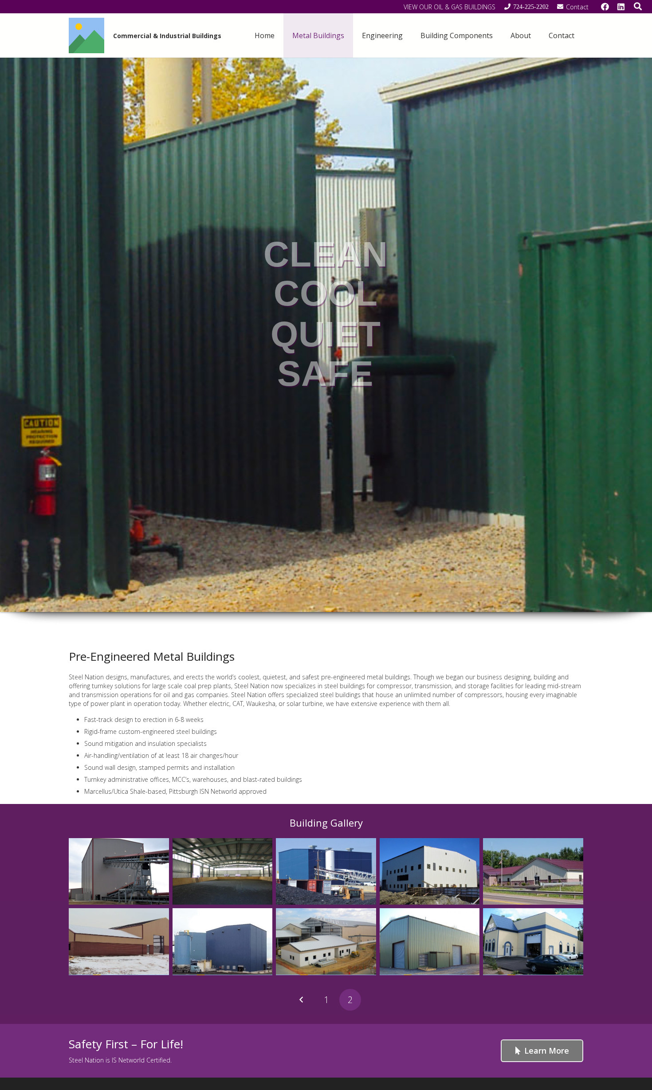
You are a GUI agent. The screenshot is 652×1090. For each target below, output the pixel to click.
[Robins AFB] (326, 941)
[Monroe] (223, 941)
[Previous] (302, 1000)
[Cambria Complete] (326, 871)
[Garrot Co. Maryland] (533, 871)
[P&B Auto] (533, 941)
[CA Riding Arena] (223, 871)
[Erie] (430, 871)
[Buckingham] (119, 871)
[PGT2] (119, 941)
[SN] (430, 941)
